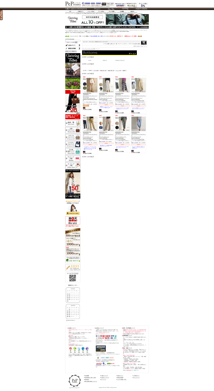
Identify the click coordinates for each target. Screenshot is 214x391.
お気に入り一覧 (113, 43)
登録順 (124, 70)
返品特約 (125, 349)
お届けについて (104, 375)
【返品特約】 (129, 370)
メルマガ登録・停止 (121, 379)
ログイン (125, 43)
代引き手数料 (127, 333)
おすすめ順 (95, 70)
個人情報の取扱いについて (91, 381)
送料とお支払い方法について (140, 46)
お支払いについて (105, 377)
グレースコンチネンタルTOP (88, 48)
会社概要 (87, 375)
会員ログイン (120, 375)
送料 (125, 329)
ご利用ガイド (136, 375)
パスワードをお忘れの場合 (134, 43)
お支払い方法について (104, 332)
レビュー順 (118, 70)
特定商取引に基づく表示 (90, 377)
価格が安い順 (103, 70)
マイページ (120, 43)
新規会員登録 (120, 377)
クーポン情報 (106, 43)
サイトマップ (136, 377)
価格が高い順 (111, 70)
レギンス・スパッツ (119, 60)
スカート (105, 60)
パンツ (89, 60)
